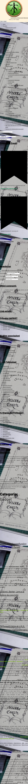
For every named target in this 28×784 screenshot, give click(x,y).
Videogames (8, 106)
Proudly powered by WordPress (11, 783)
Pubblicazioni (15, 744)
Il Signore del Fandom (13, 101)
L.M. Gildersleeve (6, 432)
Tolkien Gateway (6, 396)
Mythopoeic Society (7, 343)
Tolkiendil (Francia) (7, 354)
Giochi (5, 585)
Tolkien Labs (8, 59)
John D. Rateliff (6, 429)
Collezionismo (24, 583)
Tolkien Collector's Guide (8, 392)
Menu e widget (3, 21)
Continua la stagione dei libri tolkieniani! (19, 302)
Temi (4, 67)
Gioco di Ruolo (8, 111)
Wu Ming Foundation (7, 406)
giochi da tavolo (11, 661)
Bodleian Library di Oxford (8, 368)
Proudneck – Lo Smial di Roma (9, 345)
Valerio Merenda (10, 289)
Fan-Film (10, 83)
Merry (9, 620)
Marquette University (7, 385)
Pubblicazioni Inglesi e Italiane (12, 52)
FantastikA (7, 34)
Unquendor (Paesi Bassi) (8, 355)
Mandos (4, 382)
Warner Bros (24, 744)
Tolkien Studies (6, 403)
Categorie (2, 134)
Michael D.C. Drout (7, 434)
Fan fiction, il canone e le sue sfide (18, 90)
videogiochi (20, 661)
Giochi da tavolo (12, 585)
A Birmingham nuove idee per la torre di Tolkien (19, 296)
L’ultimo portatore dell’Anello (17, 95)
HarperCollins (6, 376)
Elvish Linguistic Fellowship (9, 375)
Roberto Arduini (14, 616)
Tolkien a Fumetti (9, 102)
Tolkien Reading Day (9, 39)
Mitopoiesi (7, 36)
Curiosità (2, 618)
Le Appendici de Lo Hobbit (17, 92)
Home (4, 24)
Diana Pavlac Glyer (7, 422)
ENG (4, 120)
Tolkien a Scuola (9, 66)
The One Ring (11, 113)
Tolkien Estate (6, 394)
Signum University (7, 387)
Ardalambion (5, 366)
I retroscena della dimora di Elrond (18, 94)
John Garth (5, 431)
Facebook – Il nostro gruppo (9, 324)
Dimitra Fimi (5, 424)
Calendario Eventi (7, 118)
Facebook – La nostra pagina (9, 326)
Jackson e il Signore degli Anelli (15, 71)
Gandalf (20, 618)
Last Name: (2, 279)
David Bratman (6, 420)
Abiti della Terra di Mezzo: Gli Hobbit (16, 97)
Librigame (7, 109)
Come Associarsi (9, 31)
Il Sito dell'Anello (6, 378)
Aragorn (13, 618)
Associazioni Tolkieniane (14, 80)
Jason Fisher (6, 427)
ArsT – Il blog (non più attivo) (9, 322)
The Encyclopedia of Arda (8, 390)
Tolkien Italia (5, 397)
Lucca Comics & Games (10, 41)
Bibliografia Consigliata (8, 53)
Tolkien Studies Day (9, 38)
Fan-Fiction (10, 87)
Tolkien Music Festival (8, 401)
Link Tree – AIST (6, 329)
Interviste (7, 64)
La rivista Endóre (6, 380)
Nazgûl (12, 620)
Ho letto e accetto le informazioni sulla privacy (11, 270)
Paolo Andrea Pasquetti (15, 583)
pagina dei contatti (6, 486)
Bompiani (5, 369)
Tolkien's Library (6, 404)
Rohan (15, 620)
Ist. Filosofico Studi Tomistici (9, 341)
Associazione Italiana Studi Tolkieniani (19, 17)
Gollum (24, 618)
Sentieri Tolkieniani (7, 348)
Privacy (1, 783)
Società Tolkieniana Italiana (9, 350)
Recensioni (8, 60)
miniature (21, 585)
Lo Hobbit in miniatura (13, 116)
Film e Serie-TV (8, 69)
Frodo (17, 618)
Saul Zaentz (21, 620)
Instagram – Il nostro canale (9, 327)
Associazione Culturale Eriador (10, 340)
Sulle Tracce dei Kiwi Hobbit (17, 85)
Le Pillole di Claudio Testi (11, 62)
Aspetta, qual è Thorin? (13, 73)
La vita (7, 50)
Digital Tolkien (6, 373)
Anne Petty (5, 417)
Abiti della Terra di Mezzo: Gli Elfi (15, 99)
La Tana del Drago (7, 45)
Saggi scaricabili (9, 55)
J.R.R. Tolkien (6, 48)
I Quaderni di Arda (6, 47)
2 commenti (4, 621)
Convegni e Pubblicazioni (11, 57)
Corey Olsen (5, 418)
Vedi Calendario (3, 238)
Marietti (4, 383)
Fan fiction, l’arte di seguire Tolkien (18, 88)
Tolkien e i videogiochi (13, 108)
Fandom (7, 78)
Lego (6, 620)
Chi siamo (5, 25)
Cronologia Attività (9, 43)
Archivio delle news (23, 616)
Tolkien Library (6, 399)
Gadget (1, 585)
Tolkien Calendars (9, 104)
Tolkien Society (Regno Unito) (9, 352)
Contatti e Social (9, 29)
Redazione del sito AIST (10, 27)
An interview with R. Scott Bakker (13, 123)
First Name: (3, 276)
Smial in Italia (11, 81)
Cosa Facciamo (6, 33)
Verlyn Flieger (6, 436)
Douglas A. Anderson (7, 425)
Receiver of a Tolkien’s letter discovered (14, 129)
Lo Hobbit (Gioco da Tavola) (14, 115)
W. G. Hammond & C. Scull (8, 438)
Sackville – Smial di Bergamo (9, 347)
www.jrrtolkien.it (4, 456)
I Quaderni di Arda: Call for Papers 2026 (14, 122)
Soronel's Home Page (7, 389)
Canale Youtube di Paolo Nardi (9, 371)
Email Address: (3, 273)
